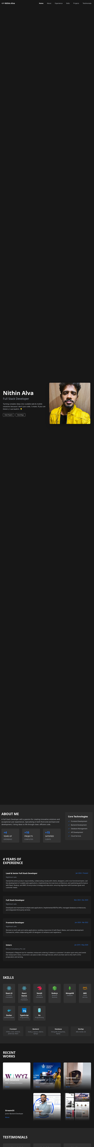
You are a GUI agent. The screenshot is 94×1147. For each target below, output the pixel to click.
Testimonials (87, 3)
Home (41, 3)
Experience (59, 3)
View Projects (8, 415)
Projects (76, 3)
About (49, 3)
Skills (68, 3)
